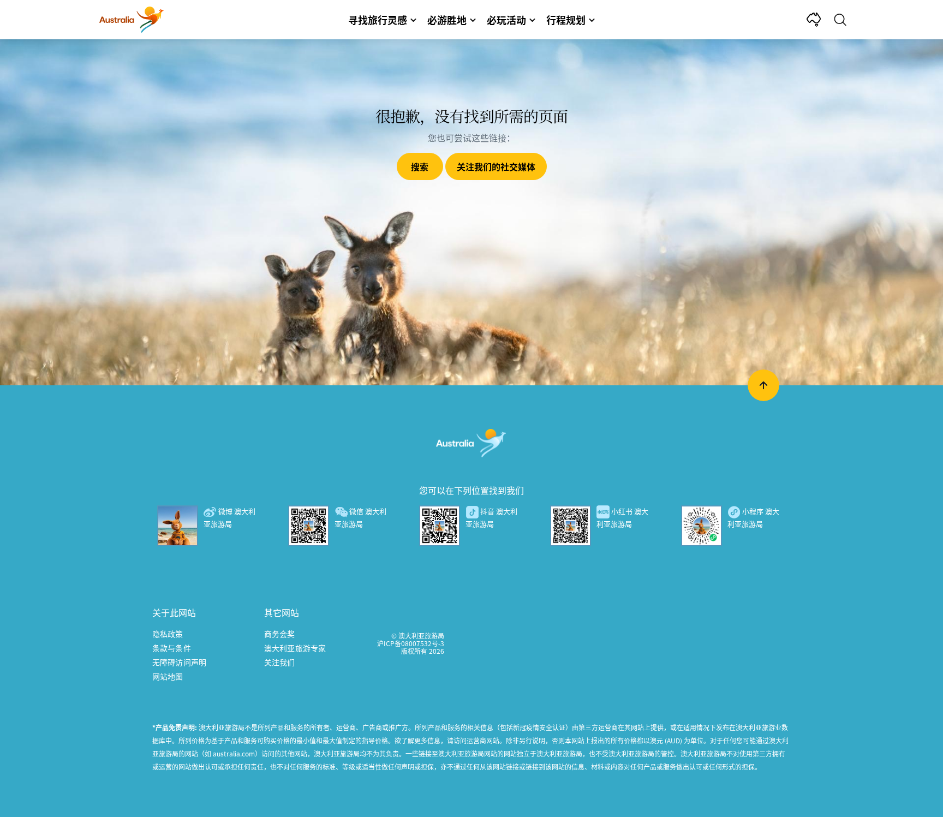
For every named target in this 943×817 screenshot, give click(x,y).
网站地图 (167, 676)
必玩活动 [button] (506, 20)
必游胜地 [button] (447, 20)
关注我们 (279, 662)
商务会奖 (279, 633)
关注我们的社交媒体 (496, 166)
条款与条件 (171, 648)
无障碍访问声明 (179, 662)
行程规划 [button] (566, 20)
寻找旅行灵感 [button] (377, 20)
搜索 (419, 166)
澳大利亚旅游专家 (295, 648)
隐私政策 (167, 633)
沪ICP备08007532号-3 (410, 643)
